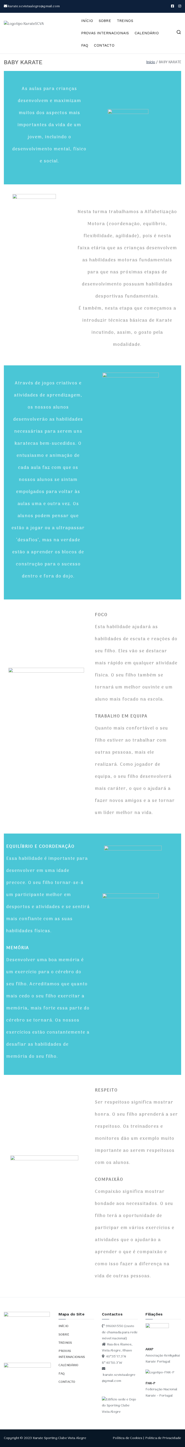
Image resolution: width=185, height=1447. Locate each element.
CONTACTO (104, 45)
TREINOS (125, 21)
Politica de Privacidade (163, 1438)
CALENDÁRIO (147, 33)
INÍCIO (87, 21)
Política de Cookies (127, 1438)
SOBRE (105, 21)
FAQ (84, 45)
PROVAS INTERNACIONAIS (105, 33)
